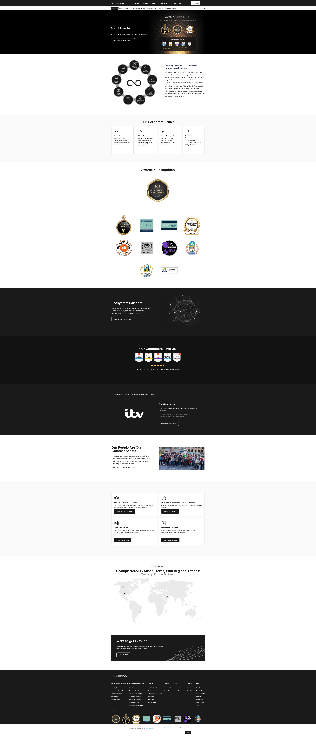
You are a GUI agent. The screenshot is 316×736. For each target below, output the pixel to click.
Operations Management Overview (137, 687)
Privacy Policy (150, 728)
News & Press (199, 699)
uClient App (151, 699)
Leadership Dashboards (135, 696)
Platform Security (152, 702)
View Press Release (123, 540)
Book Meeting (123, 655)
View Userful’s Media (170, 540)
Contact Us (189, 690)
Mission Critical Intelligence (136, 705)
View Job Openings (170, 511)
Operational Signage (134, 702)
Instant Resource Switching (135, 693)
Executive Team (200, 690)
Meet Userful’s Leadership (125, 511)
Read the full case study (168, 423)
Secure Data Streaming (135, 699)
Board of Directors (200, 693)
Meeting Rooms (114, 696)
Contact (174, 3)
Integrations (151, 696)
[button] (137, 3)
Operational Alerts (115, 699)
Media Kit (198, 696)
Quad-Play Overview (116, 687)
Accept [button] (188, 732)
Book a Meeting (191, 687)
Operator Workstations (116, 693)
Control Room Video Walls (117, 690)
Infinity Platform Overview (154, 687)
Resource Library (178, 687)
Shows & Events (200, 702)
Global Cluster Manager (154, 690)
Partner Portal (167, 687)
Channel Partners (168, 690)
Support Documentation (179, 690)
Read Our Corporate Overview (122, 41)
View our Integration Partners (123, 319)
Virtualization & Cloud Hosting (155, 693)
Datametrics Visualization (135, 690)
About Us (198, 687)
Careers (198, 705)
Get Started (195, 3)
